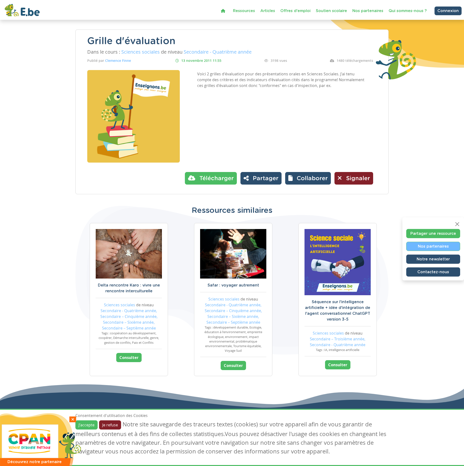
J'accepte (86, 425)
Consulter (128, 357)
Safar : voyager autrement (233, 285)
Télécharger (216, 178)
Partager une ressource (433, 233)
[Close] (457, 224)
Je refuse (110, 425)
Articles (267, 11)
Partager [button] (264, 178)
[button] (308, 178)
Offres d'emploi (295, 11)
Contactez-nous (433, 272)
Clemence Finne (118, 60)
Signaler (357, 178)
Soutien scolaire (331, 11)
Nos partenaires (367, 11)
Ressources (244, 11)
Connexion (448, 11)
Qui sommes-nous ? (408, 11)
